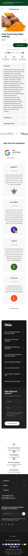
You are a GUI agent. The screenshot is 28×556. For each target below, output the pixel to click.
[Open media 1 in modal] (23, 15)
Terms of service (20, 552)
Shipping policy (10, 553)
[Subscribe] (23, 513)
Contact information (17, 553)
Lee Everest (14, 278)
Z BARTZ (14, 241)
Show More (18, 184)
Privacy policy (13, 552)
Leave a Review (10, 158)
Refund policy (7, 552)
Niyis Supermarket (16, 151)
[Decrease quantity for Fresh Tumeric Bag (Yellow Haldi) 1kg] (3, 45)
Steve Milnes (14, 202)
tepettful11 (14, 167)
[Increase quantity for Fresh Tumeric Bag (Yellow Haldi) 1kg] (10, 45)
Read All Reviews (14, 308)
